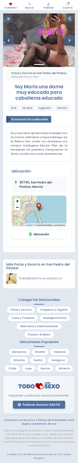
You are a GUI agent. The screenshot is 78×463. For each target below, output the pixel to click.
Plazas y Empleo (39, 334)
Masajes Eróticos (55, 318)
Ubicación (41, 234)
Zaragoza (58, 360)
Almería (64, 368)
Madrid (40, 352)
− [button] (17, 207)
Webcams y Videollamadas (39, 326)
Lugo (28, 368)
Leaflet (29, 225)
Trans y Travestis (23, 318)
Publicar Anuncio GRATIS (41, 405)
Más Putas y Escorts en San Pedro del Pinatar (38, 266)
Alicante (19, 360)
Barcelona (19, 352)
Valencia (60, 352)
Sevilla (37, 360)
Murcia (45, 368)
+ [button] (17, 201)
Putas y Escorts (20, 310)
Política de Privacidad (51, 420)
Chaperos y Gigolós (54, 310)
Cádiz (12, 368)
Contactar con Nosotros (19, 420)
